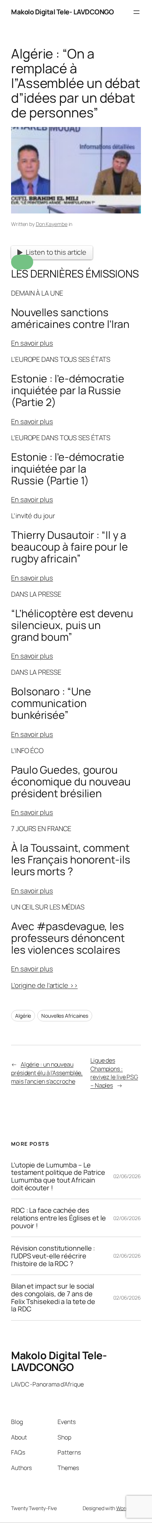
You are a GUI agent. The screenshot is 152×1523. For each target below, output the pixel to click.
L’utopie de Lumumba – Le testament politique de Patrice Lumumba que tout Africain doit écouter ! (58, 1176)
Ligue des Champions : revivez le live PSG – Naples (114, 1072)
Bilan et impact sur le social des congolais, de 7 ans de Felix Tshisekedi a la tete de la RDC (53, 1297)
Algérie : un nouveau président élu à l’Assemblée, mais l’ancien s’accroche (47, 1072)
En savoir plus (32, 343)
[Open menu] (136, 12)
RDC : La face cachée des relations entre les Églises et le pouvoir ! (58, 1217)
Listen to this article (56, 252)
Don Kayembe (52, 223)
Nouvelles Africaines (64, 1015)
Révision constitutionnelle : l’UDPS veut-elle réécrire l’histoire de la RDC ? (53, 1255)
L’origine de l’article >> (44, 985)
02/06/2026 (127, 1176)
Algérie (23, 1015)
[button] (22, 262)
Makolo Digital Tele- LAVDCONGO (62, 12)
